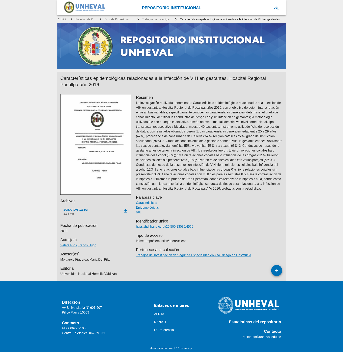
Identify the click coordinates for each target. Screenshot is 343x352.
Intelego (188, 348)
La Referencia (164, 330)
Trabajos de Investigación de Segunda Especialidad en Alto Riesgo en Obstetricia (157, 19)
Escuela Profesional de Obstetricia (119, 19)
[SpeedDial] (276, 270)
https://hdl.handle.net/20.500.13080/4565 (164, 226)
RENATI (160, 322)
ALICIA (159, 314)
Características (146, 202)
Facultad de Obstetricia (85, 19)
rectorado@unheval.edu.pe (262, 337)
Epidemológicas (147, 207)
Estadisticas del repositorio (255, 322)
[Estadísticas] (276, 7)
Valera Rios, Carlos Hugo (78, 245)
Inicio (64, 19)
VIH (138, 212)
